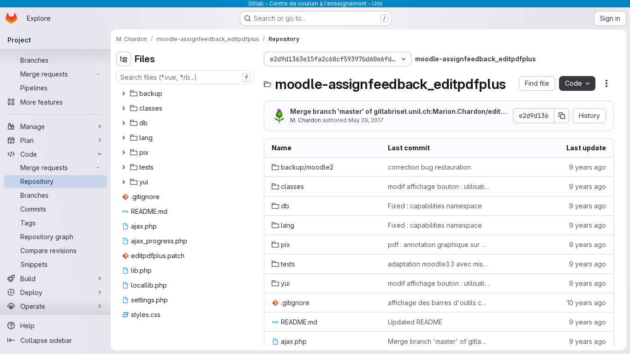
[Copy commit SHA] (561, 115)
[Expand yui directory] (123, 182)
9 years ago (587, 167)
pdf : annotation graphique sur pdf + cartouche (438, 244)
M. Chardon (305, 120)
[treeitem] (186, 93)
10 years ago (586, 303)
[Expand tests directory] (123, 167)
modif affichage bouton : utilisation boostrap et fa (438, 186)
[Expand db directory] (123, 123)
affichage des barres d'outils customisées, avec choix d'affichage (438, 303)
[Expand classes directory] (123, 108)
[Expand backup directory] (123, 93)
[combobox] (185, 77)
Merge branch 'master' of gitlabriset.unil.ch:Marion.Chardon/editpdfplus (397, 111)
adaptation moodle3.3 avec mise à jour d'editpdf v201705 (438, 264)
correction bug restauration (429, 167)
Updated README (415, 322)
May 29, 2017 (366, 120)
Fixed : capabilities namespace (435, 206)
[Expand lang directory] (123, 137)
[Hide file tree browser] (123, 59)
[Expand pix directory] (123, 152)
